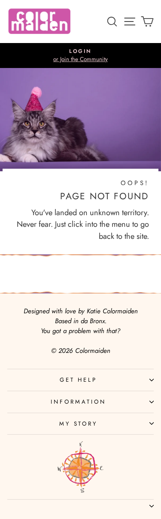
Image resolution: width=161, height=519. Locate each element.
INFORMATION (78, 402)
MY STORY (78, 424)
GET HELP (78, 380)
